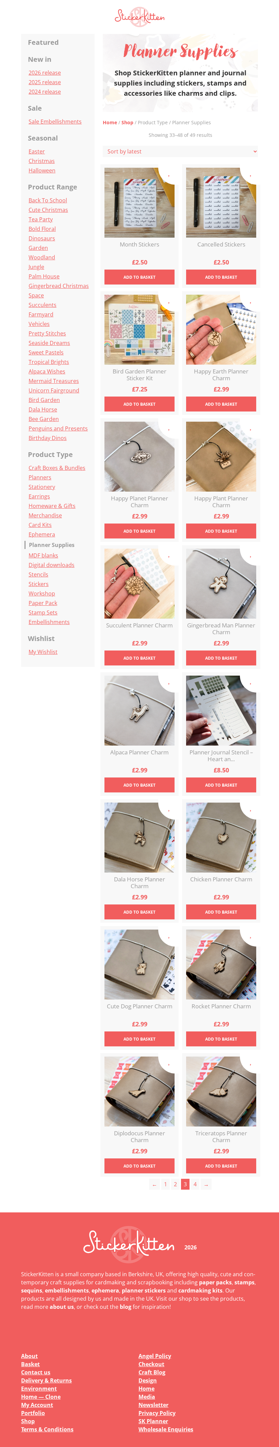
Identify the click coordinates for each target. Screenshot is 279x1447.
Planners (40, 477)
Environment (39, 1388)
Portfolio (33, 1413)
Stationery (42, 487)
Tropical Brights (49, 362)
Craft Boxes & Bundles (57, 468)
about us (62, 1307)
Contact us (35, 1372)
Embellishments (49, 622)
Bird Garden (44, 400)
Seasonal (43, 138)
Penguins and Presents (58, 428)
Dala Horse (43, 409)
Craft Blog (151, 1372)
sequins (31, 1290)
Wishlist (41, 638)
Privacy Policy (157, 1413)
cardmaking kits (200, 1290)
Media (146, 1396)
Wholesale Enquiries (165, 1429)
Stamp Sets (43, 612)
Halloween (42, 170)
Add (139, 277)
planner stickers (144, 1290)
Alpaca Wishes (47, 371)
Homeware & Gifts (52, 506)
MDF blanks (43, 555)
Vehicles (39, 324)
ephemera (105, 1290)
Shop (127, 122)
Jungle (36, 267)
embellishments (67, 1290)
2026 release (45, 72)
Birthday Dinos (48, 438)
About (29, 1356)
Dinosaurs (42, 238)
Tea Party (41, 219)
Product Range (52, 186)
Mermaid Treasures (54, 381)
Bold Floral (42, 229)
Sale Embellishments (55, 121)
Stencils (38, 574)
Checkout (151, 1364)
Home (110, 122)
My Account (37, 1405)
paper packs (215, 1282)
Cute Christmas (48, 210)
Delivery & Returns (46, 1380)
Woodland (42, 257)
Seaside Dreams (49, 343)
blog (125, 1307)
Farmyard (41, 314)
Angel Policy (154, 1356)
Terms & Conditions (47, 1429)
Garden (38, 248)
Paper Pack (43, 603)
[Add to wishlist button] (168, 174)
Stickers (39, 584)
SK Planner (153, 1421)
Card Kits (40, 525)
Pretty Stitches (47, 333)
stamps (244, 1282)
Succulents (42, 305)
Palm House (44, 276)
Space (36, 295)
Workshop (42, 593)
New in (39, 59)
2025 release (45, 82)
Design (147, 1380)
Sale (35, 108)
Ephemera (42, 534)
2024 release (45, 91)
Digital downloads (52, 565)
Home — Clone (41, 1396)
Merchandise (45, 515)
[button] (248, 17)
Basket (30, 1364)
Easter (37, 151)
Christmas (42, 161)
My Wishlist (43, 652)
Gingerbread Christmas (59, 286)
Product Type (50, 454)
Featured (43, 42)
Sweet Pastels (46, 352)
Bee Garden (44, 419)
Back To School (48, 200)
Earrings (39, 496)
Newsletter (153, 1405)
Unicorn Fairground (54, 390)
